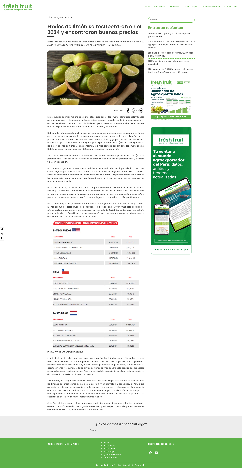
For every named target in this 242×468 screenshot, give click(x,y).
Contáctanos (231, 6)
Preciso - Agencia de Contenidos (130, 465)
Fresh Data (175, 6)
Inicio (147, 6)
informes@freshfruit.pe (67, 443)
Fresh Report (191, 6)
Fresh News (160, 6)
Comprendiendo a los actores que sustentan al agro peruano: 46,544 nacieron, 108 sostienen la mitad (171, 44)
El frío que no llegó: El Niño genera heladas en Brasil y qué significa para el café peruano (170, 71)
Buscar (192, 19)
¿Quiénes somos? (211, 6)
